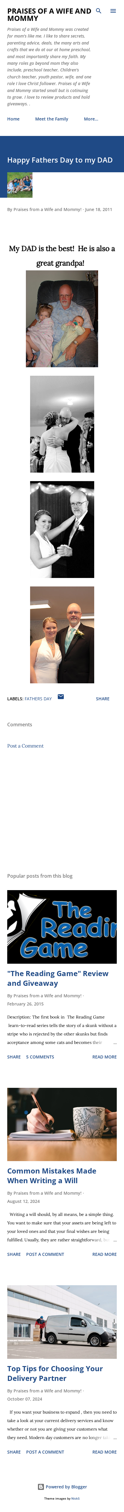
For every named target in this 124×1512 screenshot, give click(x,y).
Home (13, 119)
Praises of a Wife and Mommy (49, 14)
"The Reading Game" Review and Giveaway (58, 978)
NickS (75, 1498)
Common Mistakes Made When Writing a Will (51, 1175)
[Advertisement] (62, 810)
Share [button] (103, 699)
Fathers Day (38, 699)
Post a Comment (25, 746)
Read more (104, 1057)
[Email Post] (60, 699)
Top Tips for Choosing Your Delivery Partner (55, 1373)
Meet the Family (51, 119)
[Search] (98, 11)
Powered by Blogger (66, 1487)
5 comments (40, 1057)
